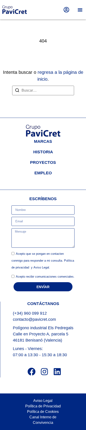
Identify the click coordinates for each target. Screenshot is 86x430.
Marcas (43, 141)
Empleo (43, 173)
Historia (43, 152)
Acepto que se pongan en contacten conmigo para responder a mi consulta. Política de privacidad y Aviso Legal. (42, 260)
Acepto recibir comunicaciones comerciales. (45, 276)
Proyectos (43, 162)
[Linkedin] (57, 371)
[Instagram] (44, 371)
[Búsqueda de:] (43, 90)
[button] (80, 9)
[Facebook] (31, 371)
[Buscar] (17, 91)
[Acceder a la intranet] (66, 10)
